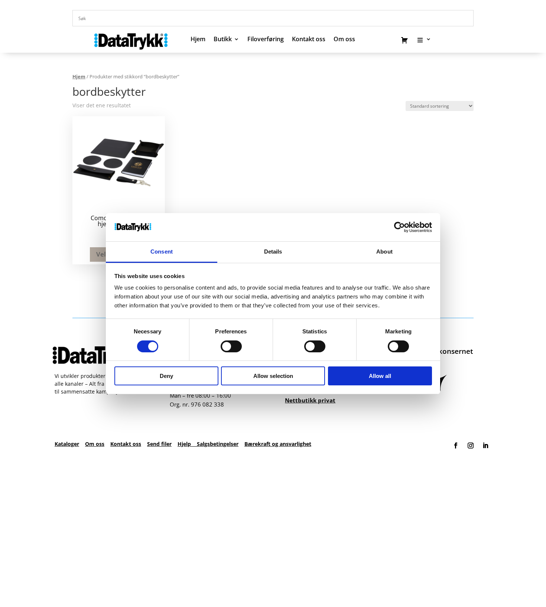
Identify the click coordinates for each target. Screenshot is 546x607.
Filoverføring (265, 39)
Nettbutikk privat (310, 400)
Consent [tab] (161, 251)
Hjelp (187, 443)
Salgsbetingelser (217, 443)
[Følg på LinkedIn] (485, 445)
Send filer (159, 443)
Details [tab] (273, 251)
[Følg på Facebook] (456, 445)
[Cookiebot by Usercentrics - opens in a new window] (399, 227)
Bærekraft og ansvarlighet (277, 443)
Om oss (94, 443)
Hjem (198, 39)
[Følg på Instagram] (471, 445)
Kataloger (67, 443)
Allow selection (273, 376)
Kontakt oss (308, 39)
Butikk (223, 39)
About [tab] (384, 251)
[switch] (231, 346)
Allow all (380, 376)
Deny (166, 376)
